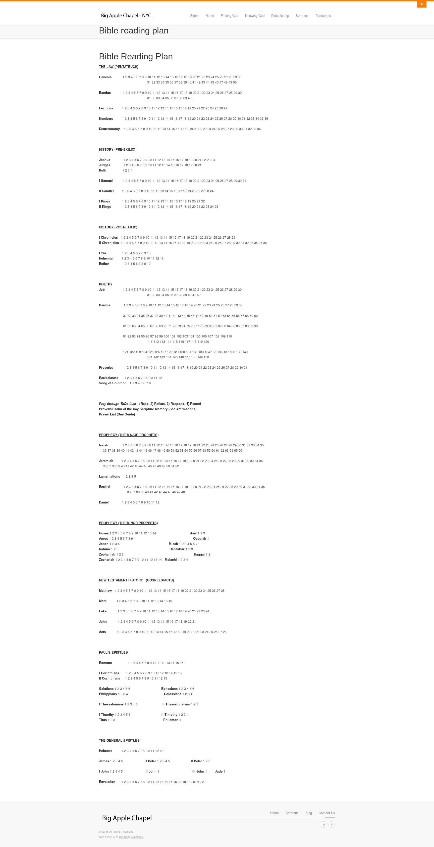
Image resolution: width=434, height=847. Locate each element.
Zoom (194, 15)
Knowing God (254, 15)
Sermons (302, 15)
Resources (323, 15)
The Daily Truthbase (131, 837)
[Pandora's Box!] (421, 4)
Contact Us (327, 812)
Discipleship (280, 15)
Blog (308, 812)
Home (209, 15)
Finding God (229, 15)
